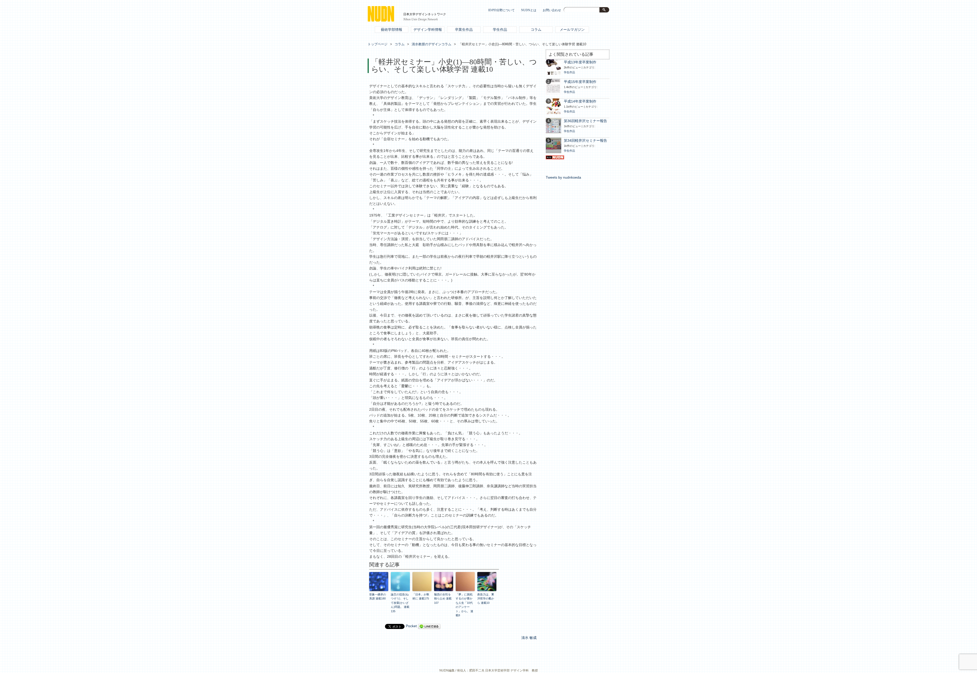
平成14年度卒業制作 (580, 101)
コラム (536, 30)
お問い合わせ (552, 10)
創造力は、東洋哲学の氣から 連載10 (485, 598)
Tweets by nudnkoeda (563, 177)
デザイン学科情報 (427, 30)
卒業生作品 (464, 30)
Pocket (411, 626)
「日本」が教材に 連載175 (420, 596)
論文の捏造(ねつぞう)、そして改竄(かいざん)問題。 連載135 (400, 603)
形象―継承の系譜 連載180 (377, 596)
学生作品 (500, 30)
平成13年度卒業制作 (580, 62)
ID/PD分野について (501, 10)
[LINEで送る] (429, 626)
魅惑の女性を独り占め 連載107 (443, 598)
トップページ (377, 44)
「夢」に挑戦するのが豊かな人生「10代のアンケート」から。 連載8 (464, 605)
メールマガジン (572, 30)
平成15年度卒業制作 (580, 82)
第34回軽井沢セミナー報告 (585, 140)
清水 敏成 (529, 638)
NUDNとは (528, 10)
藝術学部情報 (391, 30)
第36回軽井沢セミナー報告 (585, 121)
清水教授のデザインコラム (431, 44)
